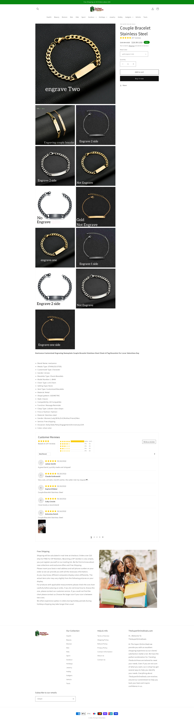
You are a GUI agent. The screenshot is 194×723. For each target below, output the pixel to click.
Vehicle (69, 679)
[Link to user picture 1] (42, 526)
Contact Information (104, 652)
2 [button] (94, 537)
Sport (68, 656)
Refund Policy (102, 644)
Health (68, 636)
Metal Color (123, 50)
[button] (37, 8)
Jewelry (69, 668)
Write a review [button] (149, 442)
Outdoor (69, 660)
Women (69, 644)
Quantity (123, 59)
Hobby (68, 671)
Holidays (69, 664)
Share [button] (125, 85)
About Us (100, 656)
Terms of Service (103, 636)
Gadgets (69, 675)
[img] (51, 461)
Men (67, 648)
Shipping (131, 46)
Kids (67, 652)
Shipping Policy (103, 640)
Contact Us (101, 660)
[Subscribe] (73, 699)
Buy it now (139, 78)
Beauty (68, 640)
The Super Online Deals (99, 718)
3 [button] (96, 537)
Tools (68, 683)
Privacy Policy (102, 648)
